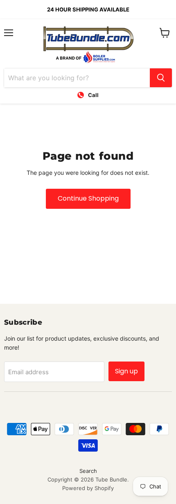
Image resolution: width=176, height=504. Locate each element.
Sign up (126, 371)
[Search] (161, 77)
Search (88, 471)
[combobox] (77, 77)
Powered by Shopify (88, 488)
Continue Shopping (88, 198)
